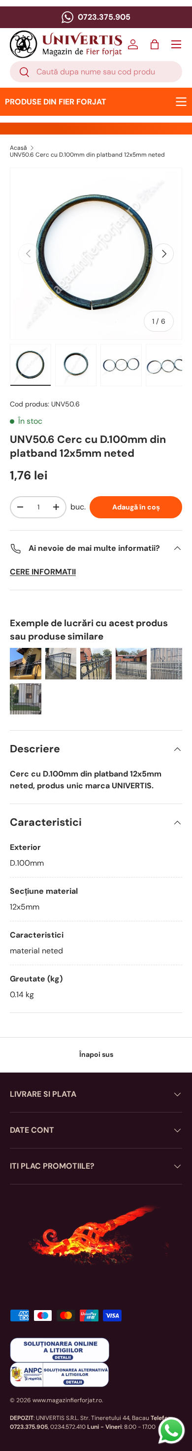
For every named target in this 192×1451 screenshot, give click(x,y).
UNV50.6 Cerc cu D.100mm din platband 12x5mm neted (87, 155)
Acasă (18, 148)
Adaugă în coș (136, 507)
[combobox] (96, 71)
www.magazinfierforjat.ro (67, 1400)
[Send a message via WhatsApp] (171, 1430)
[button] (154, 44)
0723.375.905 (103, 17)
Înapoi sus (96, 1054)
